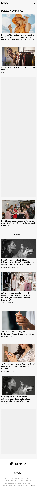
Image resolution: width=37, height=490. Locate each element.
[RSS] (25, 464)
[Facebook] (16, 464)
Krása (3, 371)
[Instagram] (11, 464)
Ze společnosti (5, 267)
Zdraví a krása (18, 339)
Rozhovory (14, 267)
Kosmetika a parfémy (7, 339)
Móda (2, 42)
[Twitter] (20, 464)
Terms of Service (18, 487)
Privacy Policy (32, 485)
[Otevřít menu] (34, 3)
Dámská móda (9, 302)
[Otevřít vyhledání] (30, 3)
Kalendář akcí (5, 228)
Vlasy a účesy (10, 371)
